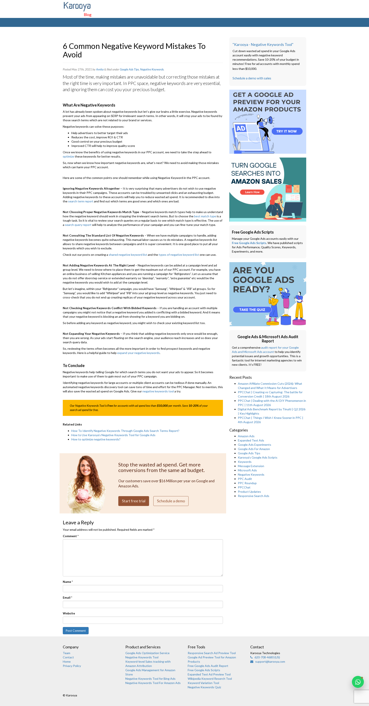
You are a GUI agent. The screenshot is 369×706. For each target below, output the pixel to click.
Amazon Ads (246, 436)
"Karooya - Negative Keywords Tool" (263, 44)
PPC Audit (245, 479)
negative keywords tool (158, 391)
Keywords (245, 461)
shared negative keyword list (128, 254)
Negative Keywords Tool (141, 657)
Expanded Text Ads (251, 440)
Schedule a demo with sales (252, 78)
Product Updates (249, 491)
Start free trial (133, 500)
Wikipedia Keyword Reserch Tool (210, 678)
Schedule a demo (171, 500)
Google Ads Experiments (254, 444)
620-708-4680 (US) (266, 657)
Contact (68, 657)
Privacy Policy (72, 666)
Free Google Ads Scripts (249, 243)
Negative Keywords (152, 69)
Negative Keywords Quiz (204, 687)
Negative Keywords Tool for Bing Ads (150, 678)
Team (66, 653)
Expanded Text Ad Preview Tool (209, 674)
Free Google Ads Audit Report (208, 666)
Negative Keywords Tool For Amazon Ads (153, 683)
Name (68, 581)
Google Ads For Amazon (254, 449)
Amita (100, 69)
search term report (80, 201)
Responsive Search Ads (253, 496)
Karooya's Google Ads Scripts (257, 457)
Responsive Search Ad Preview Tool (212, 653)
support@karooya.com (269, 661)
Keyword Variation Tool (203, 683)
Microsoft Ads (247, 470)
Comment (71, 536)
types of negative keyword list (179, 254)
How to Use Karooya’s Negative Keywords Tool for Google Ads (113, 435)
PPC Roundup (247, 483)
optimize (68, 156)
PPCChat (244, 487)
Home (67, 661)
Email (67, 597)
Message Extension (251, 466)
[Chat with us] (358, 682)
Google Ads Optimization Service (147, 653)
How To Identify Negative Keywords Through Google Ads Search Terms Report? (125, 431)
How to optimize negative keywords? (95, 439)
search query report (78, 225)
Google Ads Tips (129, 69)
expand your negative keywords (138, 353)
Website (69, 613)
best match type (205, 216)
